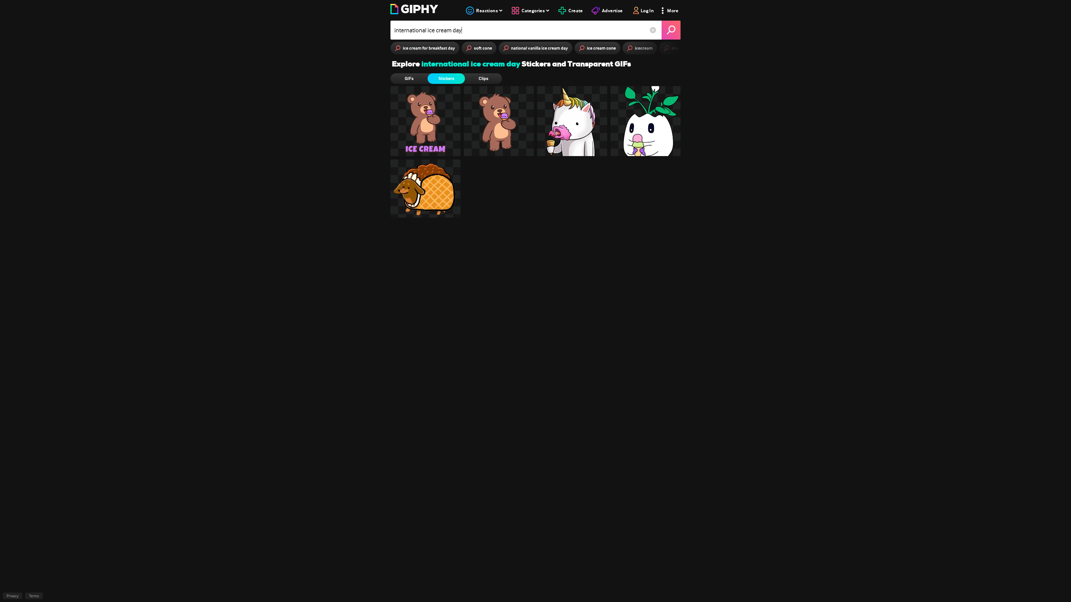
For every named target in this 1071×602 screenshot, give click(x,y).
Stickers (446, 78)
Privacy (12, 596)
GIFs (409, 78)
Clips (483, 78)
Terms (34, 596)
